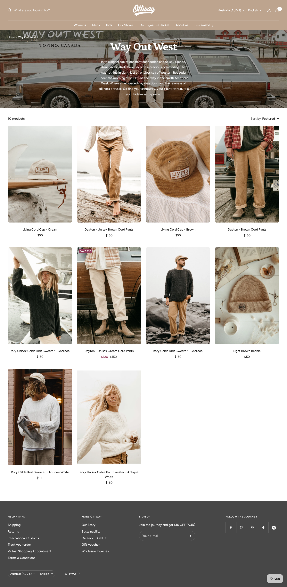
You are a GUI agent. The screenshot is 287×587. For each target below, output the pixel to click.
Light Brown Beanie (247, 351)
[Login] (269, 10)
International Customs (23, 538)
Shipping (14, 525)
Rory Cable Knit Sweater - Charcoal (178, 351)
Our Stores (125, 25)
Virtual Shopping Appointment (29, 551)
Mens (96, 25)
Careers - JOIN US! (95, 538)
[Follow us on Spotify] (273, 527)
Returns (13, 531)
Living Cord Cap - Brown (178, 229)
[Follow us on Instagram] (241, 527)
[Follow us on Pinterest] (252, 527)
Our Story (88, 525)
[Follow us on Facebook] (231, 527)
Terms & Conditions (21, 558)
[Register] (189, 535)
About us (182, 25)
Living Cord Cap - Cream (40, 229)
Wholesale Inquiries (95, 551)
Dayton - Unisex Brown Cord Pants (109, 229)
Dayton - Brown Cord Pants (247, 229)
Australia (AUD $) (229, 10)
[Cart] (277, 10)
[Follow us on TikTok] (263, 527)
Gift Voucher (91, 544)
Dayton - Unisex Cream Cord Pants (109, 351)
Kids (109, 25)
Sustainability (203, 25)
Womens (80, 25)
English (253, 10)
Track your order (19, 544)
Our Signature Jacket (154, 25)
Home (11, 37)
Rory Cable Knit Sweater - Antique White (40, 472)
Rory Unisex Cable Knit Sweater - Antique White (108, 474)
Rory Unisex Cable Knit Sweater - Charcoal (40, 351)
